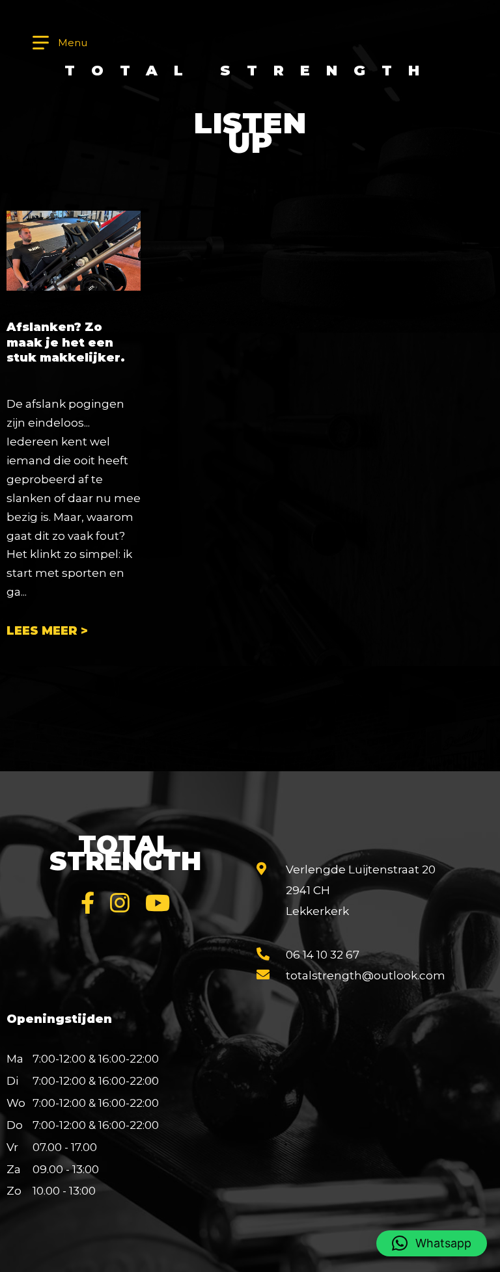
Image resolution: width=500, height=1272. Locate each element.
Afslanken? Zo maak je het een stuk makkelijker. (66, 342)
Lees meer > (47, 631)
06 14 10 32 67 (322, 954)
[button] (431, 1243)
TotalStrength (125, 852)
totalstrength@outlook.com (365, 975)
